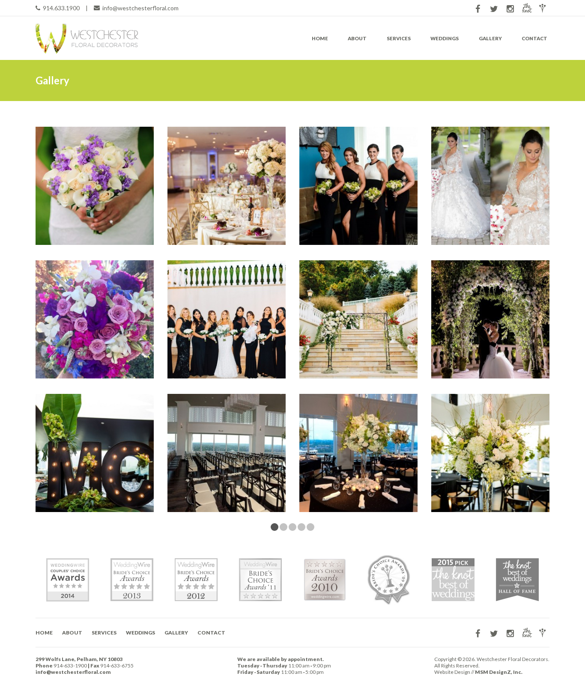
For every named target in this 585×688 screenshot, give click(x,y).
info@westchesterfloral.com (140, 8)
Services (399, 38)
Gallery (490, 38)
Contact (534, 38)
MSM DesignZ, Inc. (498, 672)
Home (320, 38)
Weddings (444, 38)
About (357, 38)
